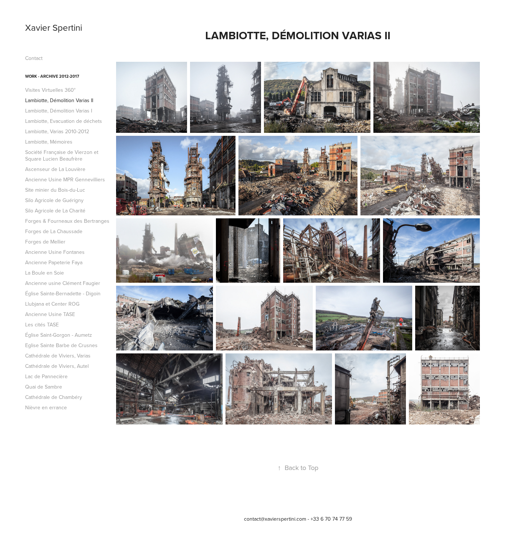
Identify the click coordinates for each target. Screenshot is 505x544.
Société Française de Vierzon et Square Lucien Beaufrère (61, 155)
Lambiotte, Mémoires (48, 141)
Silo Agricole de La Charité (55, 210)
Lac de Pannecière (46, 376)
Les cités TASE (42, 324)
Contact (34, 58)
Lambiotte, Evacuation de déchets (63, 121)
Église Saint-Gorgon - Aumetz (58, 335)
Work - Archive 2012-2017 (52, 76)
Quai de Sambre (43, 386)
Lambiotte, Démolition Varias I (58, 110)
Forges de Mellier (45, 241)
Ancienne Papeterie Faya (53, 262)
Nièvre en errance (46, 407)
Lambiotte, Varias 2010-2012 (57, 131)
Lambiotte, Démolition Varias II (59, 100)
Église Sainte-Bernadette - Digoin (63, 293)
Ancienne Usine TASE (50, 314)
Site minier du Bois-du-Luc (55, 190)
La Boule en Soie (44, 272)
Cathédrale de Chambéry (53, 397)
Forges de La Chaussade (53, 231)
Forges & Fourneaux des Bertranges (67, 221)
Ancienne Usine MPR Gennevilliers (65, 179)
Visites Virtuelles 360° (50, 90)
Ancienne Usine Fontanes (55, 252)
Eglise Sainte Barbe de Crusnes (61, 345)
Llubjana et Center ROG (52, 304)
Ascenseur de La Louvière (55, 169)
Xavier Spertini (53, 27)
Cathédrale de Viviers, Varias (58, 355)
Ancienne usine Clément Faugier (62, 283)
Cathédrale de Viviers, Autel (57, 366)
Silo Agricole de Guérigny (54, 200)
